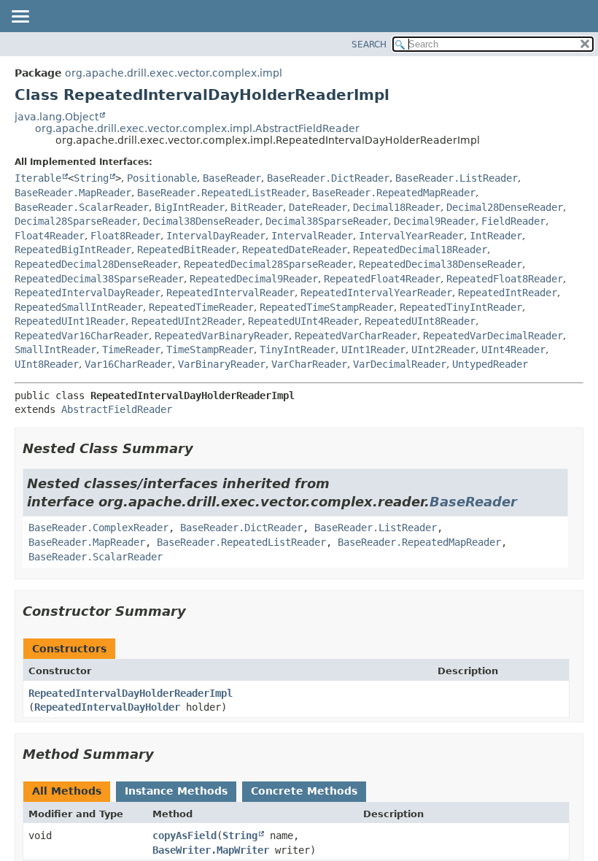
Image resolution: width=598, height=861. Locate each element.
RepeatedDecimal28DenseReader (96, 264)
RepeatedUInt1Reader (70, 321)
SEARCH (369, 44)
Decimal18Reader (396, 207)
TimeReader (131, 349)
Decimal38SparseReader (326, 221)
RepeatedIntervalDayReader (87, 292)
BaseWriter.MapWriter (210, 850)
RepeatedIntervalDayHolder (107, 707)
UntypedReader (490, 364)
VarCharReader (309, 364)
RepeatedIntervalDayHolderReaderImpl (130, 693)
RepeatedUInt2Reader (186, 321)
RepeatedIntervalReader (230, 292)
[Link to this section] (203, 448)
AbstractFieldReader (116, 409)
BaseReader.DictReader (328, 178)
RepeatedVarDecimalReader (493, 335)
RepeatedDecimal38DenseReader (440, 264)
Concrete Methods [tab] (304, 791)
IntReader (496, 236)
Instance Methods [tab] (176, 791)
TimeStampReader (210, 349)
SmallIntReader (55, 349)
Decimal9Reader (434, 221)
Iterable (38, 178)
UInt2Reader (443, 349)
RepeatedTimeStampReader (327, 307)
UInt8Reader (47, 364)
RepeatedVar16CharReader (82, 335)
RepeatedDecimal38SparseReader (99, 279)
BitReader (256, 207)
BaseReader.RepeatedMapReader (393, 192)
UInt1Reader (373, 349)
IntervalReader (312, 236)
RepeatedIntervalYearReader (376, 292)
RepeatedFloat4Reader (382, 279)
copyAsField (184, 835)
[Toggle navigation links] (19, 17)
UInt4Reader (513, 349)
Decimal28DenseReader (504, 207)
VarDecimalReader (399, 364)
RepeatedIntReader (507, 292)
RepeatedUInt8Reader (420, 321)
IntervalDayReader (215, 236)
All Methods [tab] (66, 791)
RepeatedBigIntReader (73, 249)
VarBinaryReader (221, 364)
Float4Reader (50, 236)
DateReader (318, 207)
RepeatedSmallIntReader (79, 307)
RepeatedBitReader (186, 249)
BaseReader (232, 178)
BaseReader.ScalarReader (82, 207)
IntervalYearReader (411, 236)
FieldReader (513, 221)
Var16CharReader (128, 364)
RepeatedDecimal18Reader (420, 249)
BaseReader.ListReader (456, 178)
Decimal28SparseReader (76, 221)
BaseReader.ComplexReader (98, 527)
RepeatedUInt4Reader (303, 321)
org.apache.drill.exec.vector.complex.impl (173, 73)
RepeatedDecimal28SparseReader (268, 264)
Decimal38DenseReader (201, 221)
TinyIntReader (297, 349)
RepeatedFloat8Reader (504, 279)
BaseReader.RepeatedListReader (221, 192)
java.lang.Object (56, 117)
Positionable (162, 178)
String (91, 178)
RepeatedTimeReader (201, 307)
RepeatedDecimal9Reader (254, 279)
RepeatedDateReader (294, 249)
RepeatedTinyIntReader (461, 307)
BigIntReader (190, 207)
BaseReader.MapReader (73, 192)
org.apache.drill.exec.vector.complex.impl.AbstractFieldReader (197, 128)
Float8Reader (125, 236)
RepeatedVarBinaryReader (222, 335)
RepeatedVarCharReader (356, 335)
